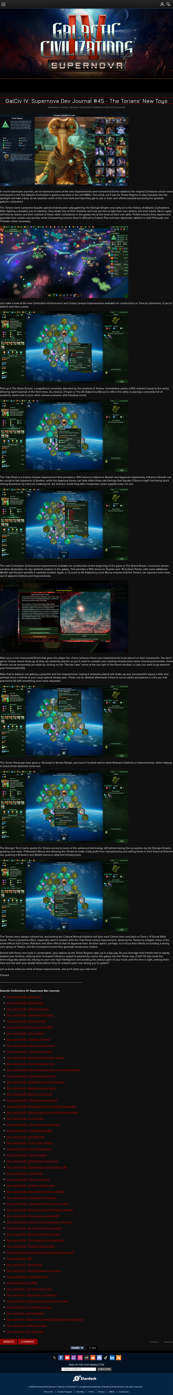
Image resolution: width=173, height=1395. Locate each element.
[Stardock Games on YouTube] (67, 1358)
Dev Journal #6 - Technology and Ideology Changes (37, 1301)
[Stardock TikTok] (105, 1358)
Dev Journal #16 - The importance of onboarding (35, 1240)
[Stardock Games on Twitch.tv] (73, 1358)
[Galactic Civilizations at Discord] (99, 1358)
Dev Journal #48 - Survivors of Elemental (31, 1045)
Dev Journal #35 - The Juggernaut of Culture (33, 1124)
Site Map (80, 1392)
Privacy (101, 1392)
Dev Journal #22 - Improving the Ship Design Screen (38, 1203)
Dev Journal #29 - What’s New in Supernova (33, 1161)
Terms (91, 1392)
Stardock (39, 1387)
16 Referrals (168, 1342)
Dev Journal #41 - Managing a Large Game (31, 1088)
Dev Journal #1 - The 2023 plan (25, 1331)
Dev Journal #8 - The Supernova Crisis (29, 1289)
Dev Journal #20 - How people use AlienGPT (33, 1216)
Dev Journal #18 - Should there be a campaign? (34, 1228)
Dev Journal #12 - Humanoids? (24, 1264)
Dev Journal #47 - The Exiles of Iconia (29, 1051)
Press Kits (48, 1392)
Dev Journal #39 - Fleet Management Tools (32, 1100)
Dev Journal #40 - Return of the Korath (29, 1094)
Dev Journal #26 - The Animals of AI (28, 1179)
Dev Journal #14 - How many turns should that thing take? (40, 1252)
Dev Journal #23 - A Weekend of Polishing (32, 1197)
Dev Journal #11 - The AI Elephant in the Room (34, 1270)
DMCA (112, 1392)
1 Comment (154, 1342)
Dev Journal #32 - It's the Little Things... (30, 1143)
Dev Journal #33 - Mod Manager (26, 1137)
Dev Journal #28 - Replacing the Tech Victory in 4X (37, 1167)
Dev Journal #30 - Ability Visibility (27, 1155)
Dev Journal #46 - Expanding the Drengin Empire (36, 1057)
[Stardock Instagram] (80, 1358)
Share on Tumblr (78, 1348)
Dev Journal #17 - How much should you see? (33, 1234)
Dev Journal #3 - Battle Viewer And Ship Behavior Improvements (45, 1319)
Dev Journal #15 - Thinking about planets (31, 1246)
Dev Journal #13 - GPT (20, 1258)
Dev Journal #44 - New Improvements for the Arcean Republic (43, 1070)
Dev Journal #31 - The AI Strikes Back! (29, 1149)
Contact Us (124, 1392)
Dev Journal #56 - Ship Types (24, 997)
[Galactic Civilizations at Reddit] (92, 1358)
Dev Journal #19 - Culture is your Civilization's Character (40, 1222)
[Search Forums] (168, 4)
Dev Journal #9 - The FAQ (22, 1283)
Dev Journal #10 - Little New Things (27, 1277)
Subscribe (104, 1369)
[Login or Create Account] (162, 4)
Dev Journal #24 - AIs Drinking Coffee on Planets (35, 1191)
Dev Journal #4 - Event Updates (25, 1313)
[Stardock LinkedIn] (112, 1358)
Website (8, 1341)
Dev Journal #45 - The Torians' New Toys (30, 1064)
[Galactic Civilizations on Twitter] (54, 1358)
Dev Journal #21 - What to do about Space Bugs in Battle (40, 1210)
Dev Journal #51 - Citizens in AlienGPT (29, 1027)
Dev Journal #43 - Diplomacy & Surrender (31, 1076)
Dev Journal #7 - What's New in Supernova (32, 1295)
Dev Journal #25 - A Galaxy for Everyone (31, 1185)
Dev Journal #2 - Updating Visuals (27, 1325)
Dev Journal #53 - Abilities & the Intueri (30, 1015)
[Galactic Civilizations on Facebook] (60, 1358)
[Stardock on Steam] (86, 1358)
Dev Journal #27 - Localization (24, 1173)
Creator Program (64, 1392)
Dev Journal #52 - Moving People (26, 1021)
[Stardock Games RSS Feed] (118, 1358)
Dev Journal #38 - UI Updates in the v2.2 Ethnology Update (42, 1106)
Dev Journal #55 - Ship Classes (25, 1003)
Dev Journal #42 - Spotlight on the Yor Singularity (36, 1082)
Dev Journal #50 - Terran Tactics (25, 1033)
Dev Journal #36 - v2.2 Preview (25, 1118)
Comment (27, 1341)
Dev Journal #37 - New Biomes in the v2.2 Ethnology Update (42, 1112)
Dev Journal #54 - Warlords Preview (28, 1009)
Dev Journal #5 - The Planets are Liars (29, 1307)
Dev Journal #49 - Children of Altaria (28, 1039)
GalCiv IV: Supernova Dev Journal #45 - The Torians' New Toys (86, 100)
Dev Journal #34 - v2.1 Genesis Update (29, 1130)
